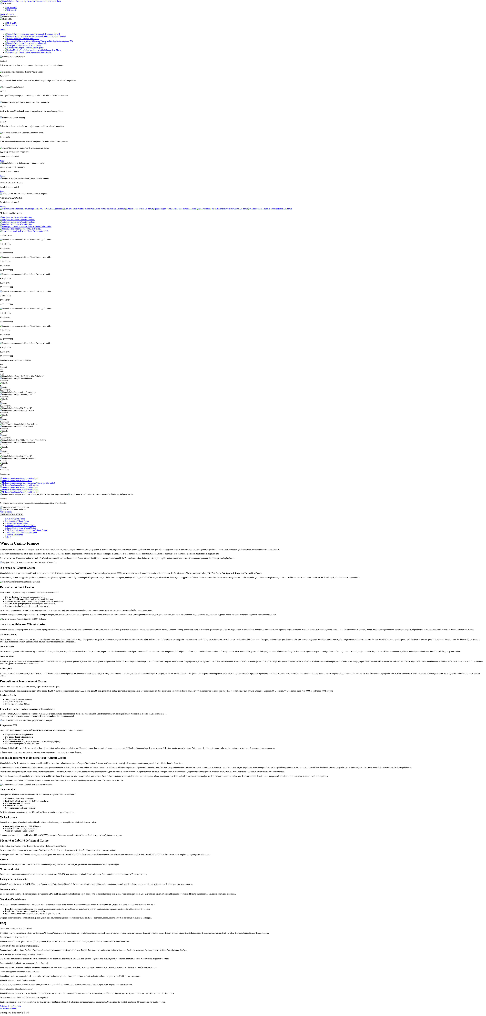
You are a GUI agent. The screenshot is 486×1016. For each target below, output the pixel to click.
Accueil (56, 34)
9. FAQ (8, 537)
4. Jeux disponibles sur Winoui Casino (20, 526)
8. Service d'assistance (14, 535)
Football (42, 43)
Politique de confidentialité (10, 1006)
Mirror (58, 50)
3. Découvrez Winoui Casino (16, 523)
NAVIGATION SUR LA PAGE (11, 514)
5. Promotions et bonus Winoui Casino (20, 528)
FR (10, 3)
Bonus (2, 176)
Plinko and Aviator (31, 39)
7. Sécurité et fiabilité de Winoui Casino (21, 532)
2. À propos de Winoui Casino (17, 521)
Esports (40, 48)
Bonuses (62, 36)
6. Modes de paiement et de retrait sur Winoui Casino (26, 530)
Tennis (38, 45)
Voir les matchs (6, 512)
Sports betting (45, 52)
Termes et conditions (8, 1008)
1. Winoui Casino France (15, 519)
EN (15, 10)
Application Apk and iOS (62, 41)
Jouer (2, 161)
